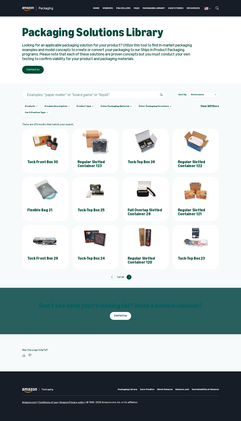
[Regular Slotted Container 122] (196, 142)
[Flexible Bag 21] (45, 190)
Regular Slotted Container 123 (91, 163)
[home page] (29, 8)
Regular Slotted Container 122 (191, 163)
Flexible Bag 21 (39, 210)
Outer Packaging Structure (154, 106)
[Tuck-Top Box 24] (95, 238)
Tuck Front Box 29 (42, 258)
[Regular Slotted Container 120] (145, 238)
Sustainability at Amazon (205, 389)
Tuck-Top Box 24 (91, 258)
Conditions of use (48, 402)
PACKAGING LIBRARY (154, 8)
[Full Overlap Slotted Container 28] (145, 190)
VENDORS (108, 8)
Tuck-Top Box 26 (141, 161)
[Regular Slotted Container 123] (95, 142)
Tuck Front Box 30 (42, 161)
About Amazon (165, 389)
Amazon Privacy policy (72, 402)
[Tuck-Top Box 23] (196, 238)
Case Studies (147, 389)
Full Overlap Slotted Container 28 (145, 212)
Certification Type (35, 112)
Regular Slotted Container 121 (191, 212)
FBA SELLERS (123, 8)
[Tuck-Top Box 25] (95, 190)
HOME (96, 8)
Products (30, 106)
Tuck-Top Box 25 (91, 210)
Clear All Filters (210, 106)
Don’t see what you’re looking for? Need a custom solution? (120, 305)
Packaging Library (127, 389)
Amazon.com (182, 389)
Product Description (56, 106)
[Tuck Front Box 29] (45, 238)
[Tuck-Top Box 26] (145, 142)
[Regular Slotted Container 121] (196, 190)
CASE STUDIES (175, 8)
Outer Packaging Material (114, 106)
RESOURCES (193, 8)
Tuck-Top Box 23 (191, 258)
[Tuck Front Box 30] (45, 142)
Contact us (33, 69)
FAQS (137, 8)
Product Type (84, 106)
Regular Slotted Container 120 (141, 260)
